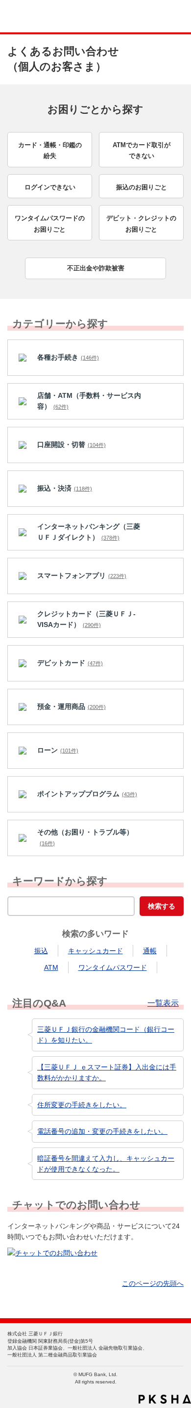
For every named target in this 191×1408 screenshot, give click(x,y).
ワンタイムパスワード (112, 967)
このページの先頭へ (153, 1283)
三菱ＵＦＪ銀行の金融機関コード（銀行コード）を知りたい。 (105, 1034)
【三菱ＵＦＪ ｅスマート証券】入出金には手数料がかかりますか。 (106, 1072)
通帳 (150, 950)
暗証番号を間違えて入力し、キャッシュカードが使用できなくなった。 (105, 1163)
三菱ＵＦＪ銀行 (163, 16)
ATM (51, 967)
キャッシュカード (95, 950)
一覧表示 (163, 1003)
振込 (41, 950)
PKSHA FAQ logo (165, 1399)
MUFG (30, 16)
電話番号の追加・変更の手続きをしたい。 (102, 1131)
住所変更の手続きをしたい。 (81, 1105)
